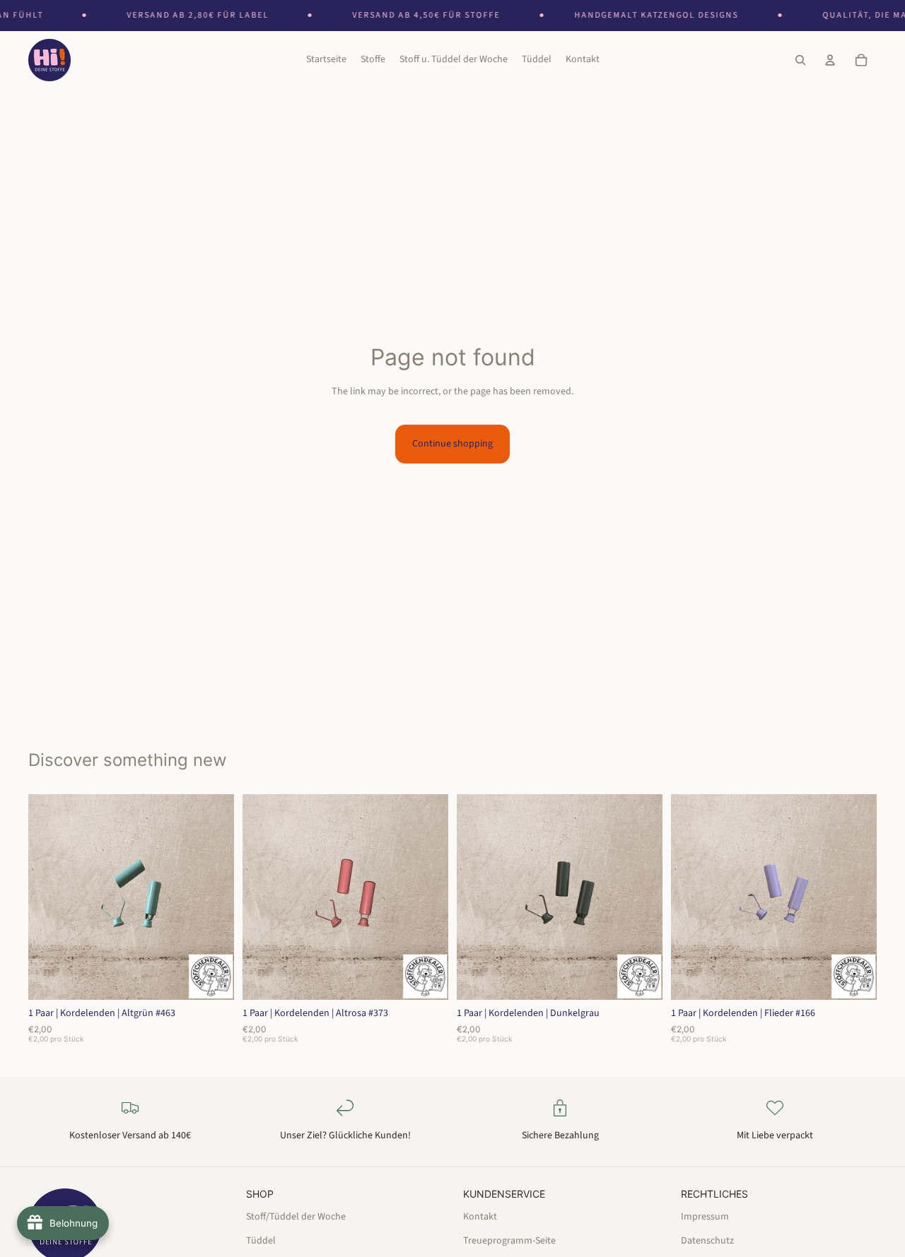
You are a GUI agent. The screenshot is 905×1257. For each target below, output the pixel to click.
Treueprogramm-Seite (509, 1241)
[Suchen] (800, 60)
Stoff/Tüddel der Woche (296, 1216)
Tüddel (261, 1241)
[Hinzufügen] (212, 978)
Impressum (705, 1216)
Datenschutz (707, 1241)
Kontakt (480, 1216)
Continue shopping (452, 444)
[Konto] (830, 60)
